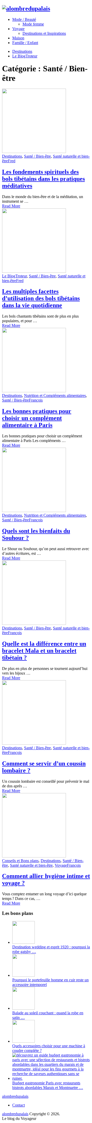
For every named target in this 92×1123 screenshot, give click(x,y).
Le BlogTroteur (24, 56)
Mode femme (33, 24)
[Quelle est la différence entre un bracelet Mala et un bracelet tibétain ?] (46, 593)
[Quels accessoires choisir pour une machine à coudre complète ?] (23, 1041)
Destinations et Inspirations (44, 33)
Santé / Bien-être (37, 156)
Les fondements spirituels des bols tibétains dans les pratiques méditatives (43, 178)
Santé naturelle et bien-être (31, 865)
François (36, 400)
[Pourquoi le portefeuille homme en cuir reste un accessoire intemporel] (23, 975)
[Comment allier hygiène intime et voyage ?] (46, 825)
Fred (11, 161)
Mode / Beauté (24, 19)
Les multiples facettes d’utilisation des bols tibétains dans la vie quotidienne (41, 298)
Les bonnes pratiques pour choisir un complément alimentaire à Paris (36, 418)
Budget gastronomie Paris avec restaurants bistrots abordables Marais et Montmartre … (47, 1085)
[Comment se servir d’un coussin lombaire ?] (46, 713)
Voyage (18, 29)
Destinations (22, 51)
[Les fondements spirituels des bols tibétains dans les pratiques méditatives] (46, 121)
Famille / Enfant (25, 42)
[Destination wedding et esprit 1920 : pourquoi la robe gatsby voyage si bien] (23, 942)
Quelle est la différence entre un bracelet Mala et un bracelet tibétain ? (44, 650)
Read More (11, 206)
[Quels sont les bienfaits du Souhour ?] (46, 480)
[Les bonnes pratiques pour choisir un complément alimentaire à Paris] (46, 360)
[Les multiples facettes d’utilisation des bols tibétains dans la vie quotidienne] (46, 241)
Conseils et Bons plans (20, 860)
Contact (18, 1105)
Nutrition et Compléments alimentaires (55, 395)
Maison (18, 38)
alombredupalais (15, 1096)
